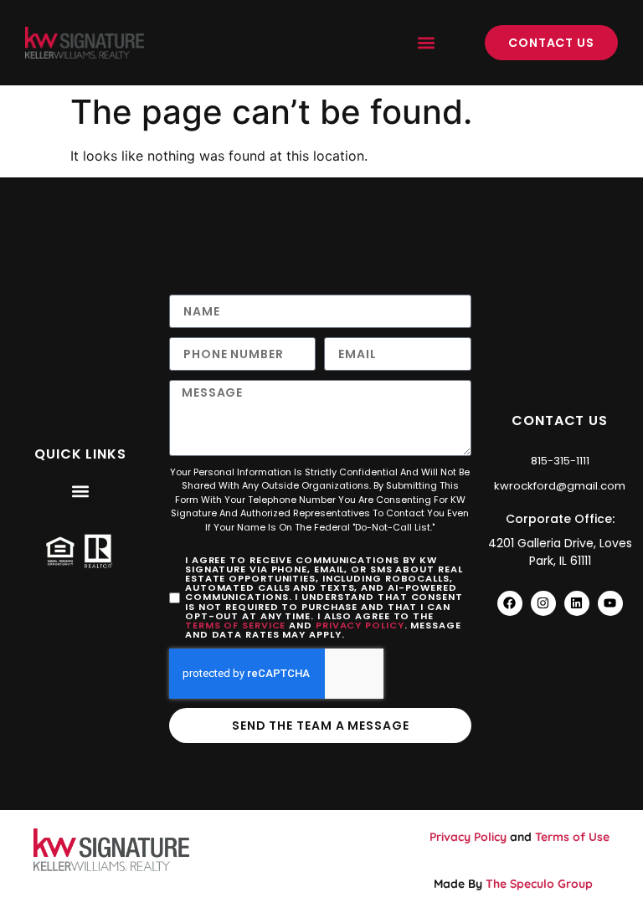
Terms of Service (235, 625)
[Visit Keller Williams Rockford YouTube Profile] (610, 603)
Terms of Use (572, 836)
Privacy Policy (360, 625)
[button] (426, 43)
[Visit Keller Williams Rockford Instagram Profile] (543, 603)
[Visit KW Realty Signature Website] (84, 43)
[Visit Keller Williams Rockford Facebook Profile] (509, 603)
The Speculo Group (539, 883)
